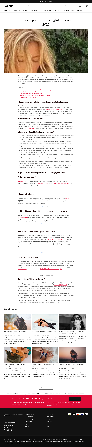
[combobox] (46, 6)
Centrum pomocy (29, 419)
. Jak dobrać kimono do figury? (27, 91)
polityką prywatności (57, 403)
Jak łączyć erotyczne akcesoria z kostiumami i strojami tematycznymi (44, 332)
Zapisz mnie (73, 399)
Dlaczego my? (50, 419)
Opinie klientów (50, 416)
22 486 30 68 (9, 425)
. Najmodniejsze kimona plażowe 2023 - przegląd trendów (34, 95)
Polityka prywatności (29, 414)
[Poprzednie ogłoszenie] (4, 1)
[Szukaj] (65, 6)
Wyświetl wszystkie (46, 387)
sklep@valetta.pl (12, 422)
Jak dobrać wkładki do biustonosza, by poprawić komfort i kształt (72, 365)
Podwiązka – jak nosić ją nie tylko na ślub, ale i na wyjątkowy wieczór (43, 365)
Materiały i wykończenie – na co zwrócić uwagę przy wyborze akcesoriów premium (15, 332)
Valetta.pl (9, 443)
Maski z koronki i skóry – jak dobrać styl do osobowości (71, 331)
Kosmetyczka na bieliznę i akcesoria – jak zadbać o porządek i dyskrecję (15, 365)
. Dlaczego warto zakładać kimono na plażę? (31, 93)
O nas (48, 424)
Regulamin (27, 424)
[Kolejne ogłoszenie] (87, 1)
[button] (8, 10)
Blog (48, 426)
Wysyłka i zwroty (29, 416)
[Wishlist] (83, 6)
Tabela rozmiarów (50, 414)
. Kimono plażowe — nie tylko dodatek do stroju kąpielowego (35, 90)
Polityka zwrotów (29, 421)
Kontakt (27, 426)
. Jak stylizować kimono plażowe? (28, 97)
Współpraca (49, 421)
